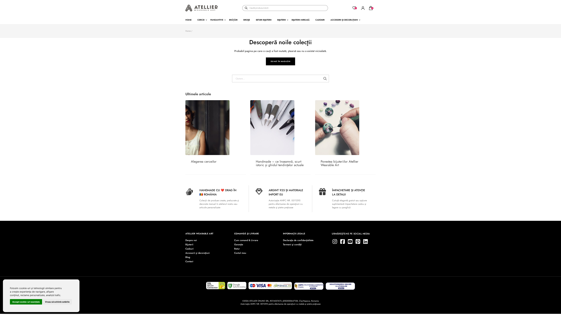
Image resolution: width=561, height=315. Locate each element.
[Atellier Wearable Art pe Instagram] (335, 241)
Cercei (201, 19)
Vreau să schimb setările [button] (57, 302)
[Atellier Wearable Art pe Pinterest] (358, 241)
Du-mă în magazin (280, 61)
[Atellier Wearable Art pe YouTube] (350, 241)
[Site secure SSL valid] (215, 284)
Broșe (246, 19)
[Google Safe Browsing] (237, 284)
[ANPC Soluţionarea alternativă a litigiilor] (308, 284)
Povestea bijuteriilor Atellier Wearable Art (339, 163)
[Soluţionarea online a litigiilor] (340, 284)
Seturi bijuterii (263, 19)
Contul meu (240, 253)
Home (188, 19)
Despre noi (191, 240)
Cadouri (320, 19)
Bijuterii (281, 19)
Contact (189, 261)
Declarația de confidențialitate (298, 240)
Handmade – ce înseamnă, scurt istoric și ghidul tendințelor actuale (280, 163)
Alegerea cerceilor (204, 161)
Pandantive (216, 19)
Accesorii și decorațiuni (344, 19)
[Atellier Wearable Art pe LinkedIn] (365, 241)
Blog (187, 257)
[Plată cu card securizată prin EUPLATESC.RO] (270, 284)
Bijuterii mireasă (301, 19)
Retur (237, 248)
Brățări (233, 19)
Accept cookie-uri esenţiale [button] (26, 302)
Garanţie (238, 244)
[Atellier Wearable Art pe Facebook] (343, 241)
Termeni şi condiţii (292, 244)
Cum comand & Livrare (246, 240)
